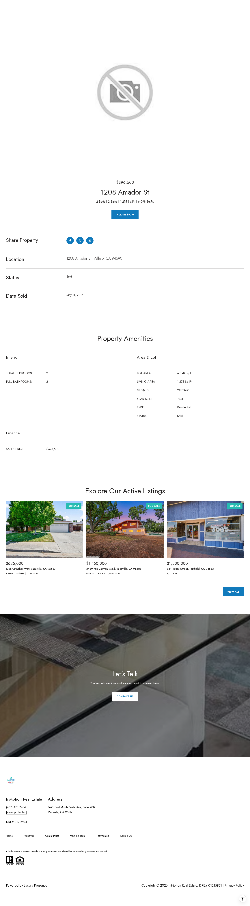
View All (233, 592)
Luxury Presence (35, 885)
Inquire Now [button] (125, 214)
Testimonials (102, 836)
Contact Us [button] (125, 696)
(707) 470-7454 (16, 807)
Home (9, 836)
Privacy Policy (234, 885)
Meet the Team (77, 836)
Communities (52, 836)
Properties (29, 836)
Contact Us (126, 836)
